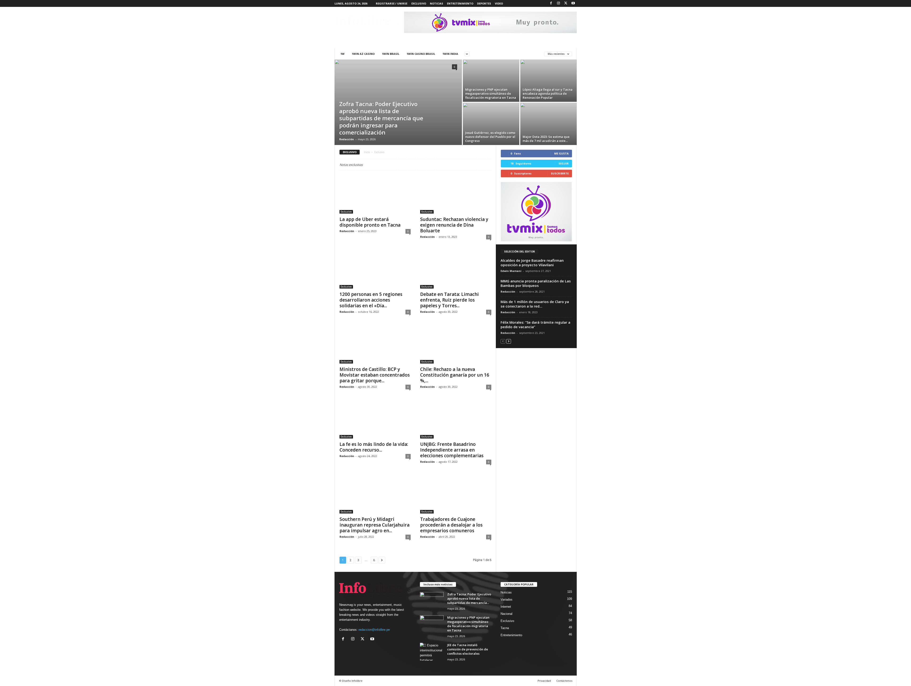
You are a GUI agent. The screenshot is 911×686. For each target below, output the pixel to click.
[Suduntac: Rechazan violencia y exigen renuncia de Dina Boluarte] (455, 195)
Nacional (506, 614)
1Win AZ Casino (363, 54)
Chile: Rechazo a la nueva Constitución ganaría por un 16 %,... (454, 375)
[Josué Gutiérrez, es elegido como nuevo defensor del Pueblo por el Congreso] (491, 124)
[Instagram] (558, 3)
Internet (506, 606)
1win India (450, 54)
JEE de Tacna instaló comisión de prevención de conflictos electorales (467, 649)
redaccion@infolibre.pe (374, 629)
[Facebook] (551, 3)
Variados (506, 599)
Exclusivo (346, 211)
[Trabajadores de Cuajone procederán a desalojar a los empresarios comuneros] (455, 494)
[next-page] (508, 341)
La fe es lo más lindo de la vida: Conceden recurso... (373, 447)
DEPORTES (484, 3)
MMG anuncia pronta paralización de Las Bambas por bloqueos (536, 283)
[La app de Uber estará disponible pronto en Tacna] (375, 195)
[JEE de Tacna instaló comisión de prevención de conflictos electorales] (432, 652)
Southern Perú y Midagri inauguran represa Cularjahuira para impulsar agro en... (374, 525)
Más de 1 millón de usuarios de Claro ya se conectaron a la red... (535, 303)
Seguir (563, 163)
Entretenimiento (511, 635)
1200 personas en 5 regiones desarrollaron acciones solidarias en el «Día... (370, 300)
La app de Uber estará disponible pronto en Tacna (369, 222)
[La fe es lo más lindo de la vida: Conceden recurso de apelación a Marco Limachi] (375, 420)
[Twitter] (566, 3)
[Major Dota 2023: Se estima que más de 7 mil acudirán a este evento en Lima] (548, 124)
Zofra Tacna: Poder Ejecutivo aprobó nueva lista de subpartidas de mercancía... (469, 598)
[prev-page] (503, 341)
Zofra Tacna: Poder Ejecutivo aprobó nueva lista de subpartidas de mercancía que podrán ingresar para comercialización (381, 118)
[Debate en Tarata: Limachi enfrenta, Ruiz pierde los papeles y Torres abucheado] (455, 270)
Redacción (346, 139)
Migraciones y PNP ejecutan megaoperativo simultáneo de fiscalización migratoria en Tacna (490, 93)
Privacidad (544, 680)
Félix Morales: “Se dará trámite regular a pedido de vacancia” (535, 324)
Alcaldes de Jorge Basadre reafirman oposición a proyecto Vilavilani (532, 262)
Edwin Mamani (511, 271)
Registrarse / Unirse (391, 3)
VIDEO (499, 3)
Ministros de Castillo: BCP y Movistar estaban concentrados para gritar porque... (374, 375)
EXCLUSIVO (418, 3)
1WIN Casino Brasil (421, 54)
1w (342, 54)
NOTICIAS (436, 3)
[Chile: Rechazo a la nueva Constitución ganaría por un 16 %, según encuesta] (455, 345)
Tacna (505, 628)
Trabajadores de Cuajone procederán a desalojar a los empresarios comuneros (451, 525)
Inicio (367, 152)
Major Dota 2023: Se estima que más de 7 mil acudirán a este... (546, 139)
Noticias (506, 592)
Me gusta (561, 153)
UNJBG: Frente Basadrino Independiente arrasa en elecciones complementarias (451, 450)
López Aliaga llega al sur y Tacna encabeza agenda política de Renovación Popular (547, 93)
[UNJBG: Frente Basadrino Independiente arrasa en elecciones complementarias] (455, 420)
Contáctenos (564, 680)
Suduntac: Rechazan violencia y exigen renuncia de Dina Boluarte (454, 225)
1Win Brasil (390, 54)
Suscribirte (560, 173)
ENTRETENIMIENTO (460, 3)
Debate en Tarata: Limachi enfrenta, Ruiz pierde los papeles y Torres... (449, 300)
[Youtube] (573, 3)
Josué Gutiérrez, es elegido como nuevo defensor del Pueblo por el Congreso (490, 137)
